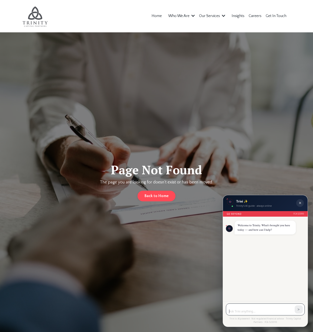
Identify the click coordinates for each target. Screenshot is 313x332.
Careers (255, 16)
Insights (238, 16)
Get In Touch (276, 16)
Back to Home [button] (156, 196)
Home (157, 16)
